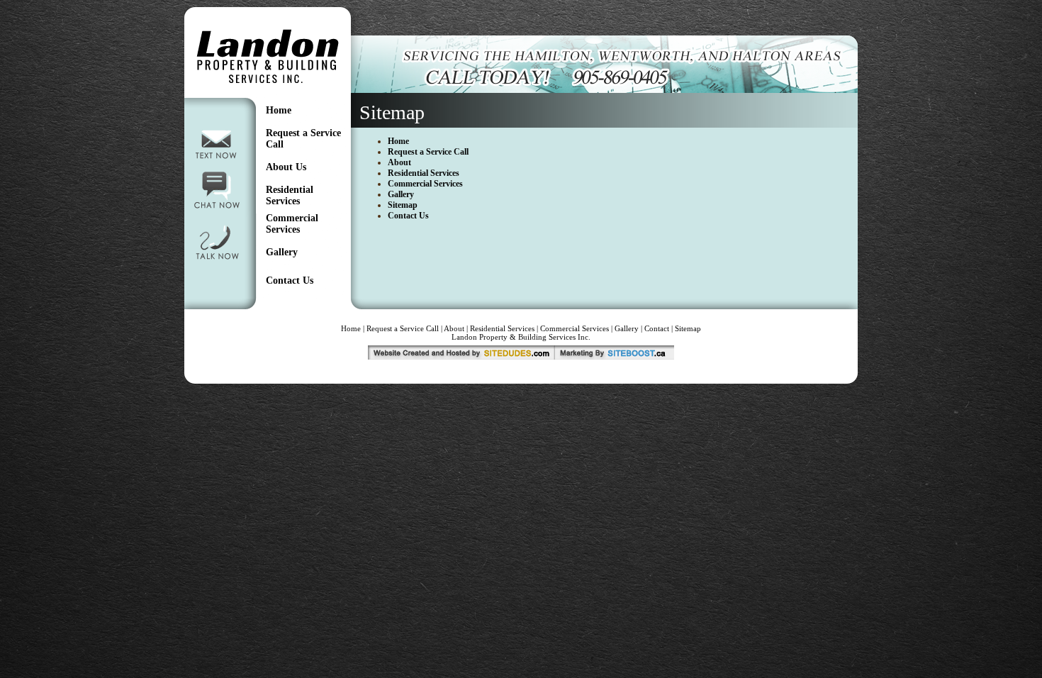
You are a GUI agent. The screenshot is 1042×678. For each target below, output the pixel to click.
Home (278, 110)
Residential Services (289, 195)
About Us (286, 167)
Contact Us (289, 280)
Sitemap (403, 205)
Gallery (282, 252)
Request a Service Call (428, 152)
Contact (656, 328)
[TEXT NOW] (216, 161)
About (399, 162)
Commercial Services (292, 224)
